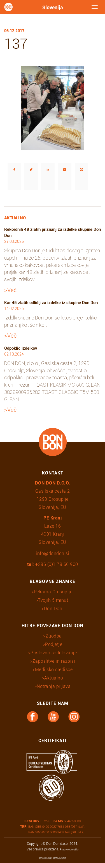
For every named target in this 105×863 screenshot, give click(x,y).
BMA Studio (59, 858)
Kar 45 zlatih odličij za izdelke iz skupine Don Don (51, 302)
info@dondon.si (52, 553)
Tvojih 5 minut (53, 600)
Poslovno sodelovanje (54, 652)
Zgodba (54, 636)
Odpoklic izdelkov (20, 348)
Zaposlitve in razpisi (53, 661)
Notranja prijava (54, 686)
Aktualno (53, 678)
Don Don (53, 608)
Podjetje (53, 644)
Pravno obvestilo (69, 849)
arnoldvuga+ (45, 858)
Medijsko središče (54, 669)
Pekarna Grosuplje (53, 591)
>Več (10, 290)
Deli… (8, 155)
